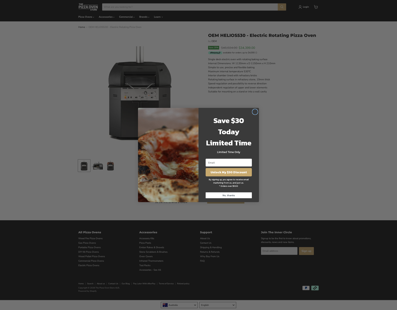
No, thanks (229, 195)
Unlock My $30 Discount (229, 172)
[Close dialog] (255, 112)
